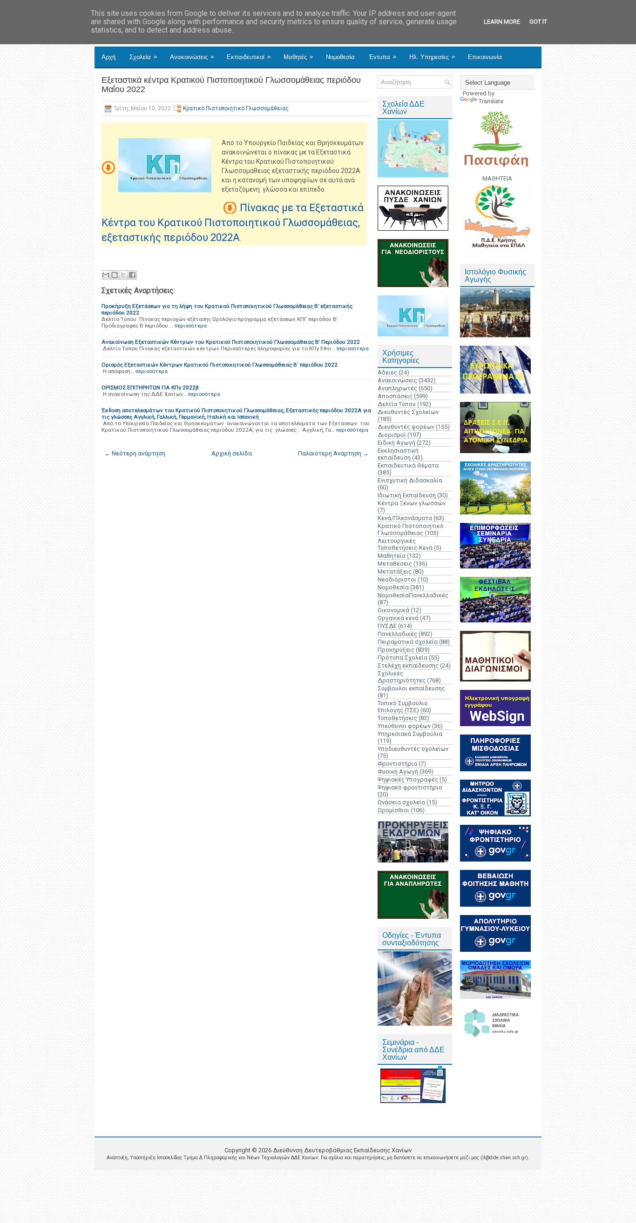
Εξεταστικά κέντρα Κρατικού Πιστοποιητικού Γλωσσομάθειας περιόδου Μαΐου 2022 (231, 84)
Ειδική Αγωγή (396, 442)
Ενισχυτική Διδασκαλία (410, 480)
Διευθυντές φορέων (406, 426)
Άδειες (387, 372)
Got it (538, 21)
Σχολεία (143, 56)
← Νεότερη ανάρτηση (134, 453)
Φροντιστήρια (397, 763)
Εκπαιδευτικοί (249, 56)
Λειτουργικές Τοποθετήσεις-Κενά (405, 544)
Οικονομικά (393, 610)
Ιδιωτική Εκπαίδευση (407, 495)
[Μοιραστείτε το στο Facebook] (132, 275)
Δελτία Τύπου (397, 404)
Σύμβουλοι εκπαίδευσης (411, 688)
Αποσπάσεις (395, 396)
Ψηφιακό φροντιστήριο (410, 787)
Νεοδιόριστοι (397, 579)
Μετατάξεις (395, 571)
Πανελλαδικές (397, 633)
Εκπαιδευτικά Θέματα (408, 465)
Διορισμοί (392, 434)
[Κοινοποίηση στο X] (123, 275)
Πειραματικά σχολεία (408, 641)
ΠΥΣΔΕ (387, 625)
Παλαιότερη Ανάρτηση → (333, 453)
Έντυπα (382, 56)
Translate (491, 101)
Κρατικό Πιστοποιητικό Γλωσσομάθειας (236, 108)
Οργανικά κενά (398, 618)
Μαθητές (298, 56)
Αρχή (108, 56)
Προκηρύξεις (396, 649)
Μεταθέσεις (395, 563)
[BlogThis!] (114, 275)
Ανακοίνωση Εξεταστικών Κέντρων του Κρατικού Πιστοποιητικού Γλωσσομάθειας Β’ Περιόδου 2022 (230, 342)
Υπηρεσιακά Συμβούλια (410, 733)
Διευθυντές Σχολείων (408, 411)
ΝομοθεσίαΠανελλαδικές (413, 595)
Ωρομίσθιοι (393, 810)
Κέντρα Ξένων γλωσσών (412, 503)
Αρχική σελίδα (231, 453)
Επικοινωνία (485, 56)
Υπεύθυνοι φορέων (404, 725)
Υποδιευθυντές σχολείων (413, 748)
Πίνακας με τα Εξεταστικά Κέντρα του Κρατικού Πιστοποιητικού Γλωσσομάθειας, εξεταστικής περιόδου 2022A (232, 222)
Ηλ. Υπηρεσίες (432, 56)
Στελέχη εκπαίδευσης (408, 665)
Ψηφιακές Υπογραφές (408, 779)
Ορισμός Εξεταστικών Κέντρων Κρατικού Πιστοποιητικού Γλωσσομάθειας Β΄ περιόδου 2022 (219, 364)
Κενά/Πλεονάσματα (405, 518)
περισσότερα (191, 325)
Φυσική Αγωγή (398, 771)
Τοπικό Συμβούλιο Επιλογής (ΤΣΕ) (403, 707)
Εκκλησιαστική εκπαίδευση (398, 454)
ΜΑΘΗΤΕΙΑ (497, 178)
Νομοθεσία (340, 56)
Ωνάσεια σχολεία (401, 802)
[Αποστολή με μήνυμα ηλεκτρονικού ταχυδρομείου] (105, 275)
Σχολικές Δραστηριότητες (402, 677)
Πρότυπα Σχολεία (402, 657)
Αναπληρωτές (397, 388)
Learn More (502, 21)
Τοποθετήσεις (397, 718)
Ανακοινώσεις (192, 56)
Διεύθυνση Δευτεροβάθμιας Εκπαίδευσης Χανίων (342, 1150)
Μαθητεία (392, 555)
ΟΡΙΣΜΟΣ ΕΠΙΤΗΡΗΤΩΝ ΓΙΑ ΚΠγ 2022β (150, 387)
